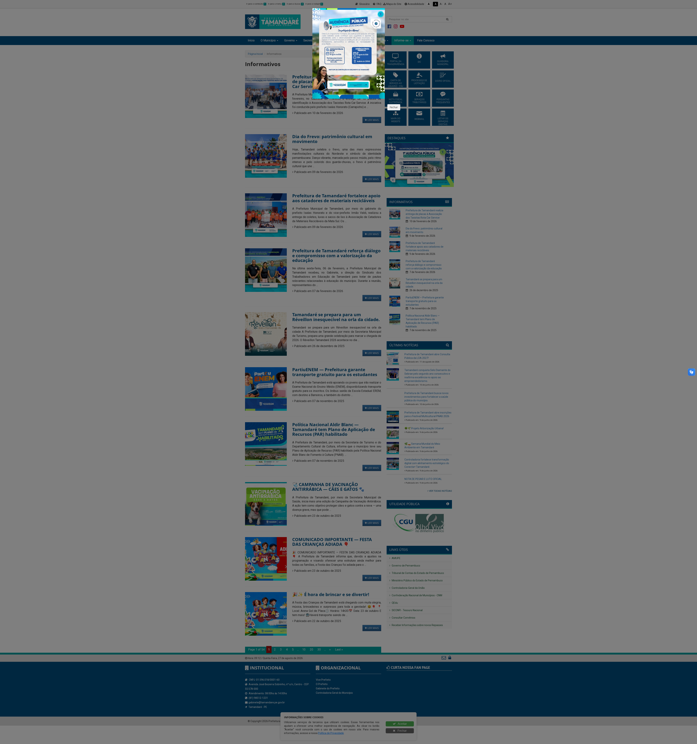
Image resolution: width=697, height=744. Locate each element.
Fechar (394, 107)
